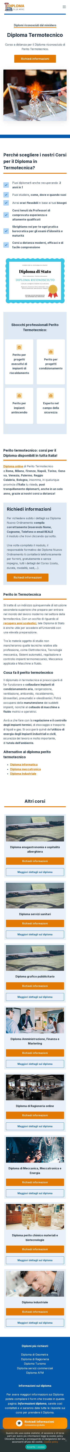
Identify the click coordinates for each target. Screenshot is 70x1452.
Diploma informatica (24, 764)
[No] (65, 1440)
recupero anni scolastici (19, 623)
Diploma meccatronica (25, 769)
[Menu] (64, 6)
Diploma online (13, 466)
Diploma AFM (35, 1372)
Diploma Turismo (35, 1363)
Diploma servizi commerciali (35, 1368)
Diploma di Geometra (35, 1354)
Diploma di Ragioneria (35, 1359)
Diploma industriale (23, 773)
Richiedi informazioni (35, 58)
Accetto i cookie (36, 1446)
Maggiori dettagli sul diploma (35, 872)
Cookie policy (51, 1441)
